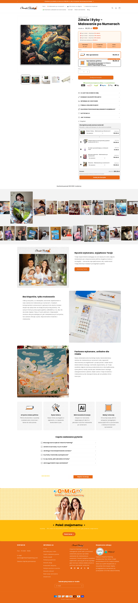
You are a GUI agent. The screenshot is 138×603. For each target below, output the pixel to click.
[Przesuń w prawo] (72, 79)
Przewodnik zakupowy (49, 565)
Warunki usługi (47, 563)
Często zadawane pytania (51, 554)
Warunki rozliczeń (48, 571)
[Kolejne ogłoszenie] (120, 1)
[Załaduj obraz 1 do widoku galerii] (25, 79)
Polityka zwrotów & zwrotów (51, 568)
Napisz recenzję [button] (83, 477)
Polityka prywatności (49, 560)
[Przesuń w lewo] (19, 79)
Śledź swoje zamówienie (50, 574)
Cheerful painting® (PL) (71, 599)
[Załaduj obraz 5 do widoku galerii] (65, 79)
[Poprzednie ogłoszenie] (17, 1)
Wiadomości (47, 577)
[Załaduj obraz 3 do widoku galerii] (45, 79)
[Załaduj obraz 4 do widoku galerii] (55, 79)
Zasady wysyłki (47, 557)
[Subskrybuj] (81, 586)
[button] (56, 6)
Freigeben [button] (83, 121)
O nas (45, 549)
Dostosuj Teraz (82, 269)
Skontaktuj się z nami (49, 551)
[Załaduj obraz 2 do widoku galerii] (35, 79)
